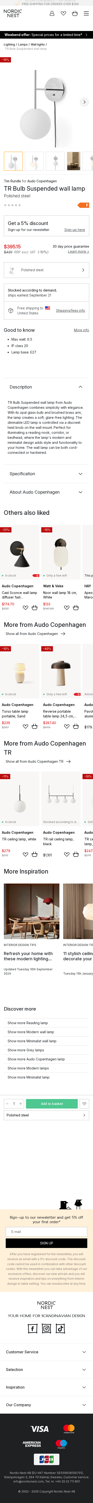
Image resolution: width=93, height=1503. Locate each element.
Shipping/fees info (70, 310)
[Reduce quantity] (7, 1104)
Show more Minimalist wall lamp (32, 1041)
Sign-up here (74, 230)
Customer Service (22, 1351)
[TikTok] (60, 1327)
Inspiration (15, 1387)
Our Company (18, 1404)
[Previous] (8, 102)
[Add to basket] (34, 607)
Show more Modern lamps (28, 1068)
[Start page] (13, 13)
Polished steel (18, 1115)
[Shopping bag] (75, 13)
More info (81, 330)
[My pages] (52, 13)
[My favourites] (63, 13)
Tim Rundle (12, 181)
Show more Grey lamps (26, 1050)
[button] (12, 205)
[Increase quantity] (20, 1104)
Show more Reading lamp (28, 1023)
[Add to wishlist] (25, 608)
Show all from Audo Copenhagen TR (34, 761)
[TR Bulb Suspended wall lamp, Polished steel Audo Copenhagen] (46, 101)
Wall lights (38, 44)
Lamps (23, 44)
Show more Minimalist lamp (29, 1077)
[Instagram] (46, 1327)
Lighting (9, 44)
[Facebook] (33, 1327)
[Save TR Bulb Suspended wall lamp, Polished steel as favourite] (84, 1104)
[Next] (84, 102)
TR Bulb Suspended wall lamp (26, 49)
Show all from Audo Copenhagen (32, 634)
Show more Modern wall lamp (31, 1032)
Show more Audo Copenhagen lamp (36, 1059)
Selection (14, 1369)
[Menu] (86, 13)
